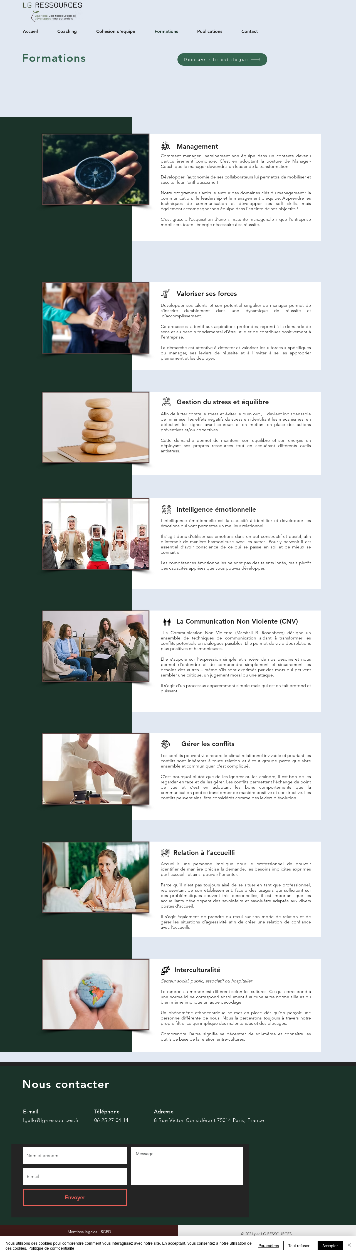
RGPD (106, 1231)
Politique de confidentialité (51, 1248)
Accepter (330, 1245)
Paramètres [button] (268, 1245)
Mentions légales (83, 1231)
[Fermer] (349, 1246)
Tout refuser (299, 1245)
